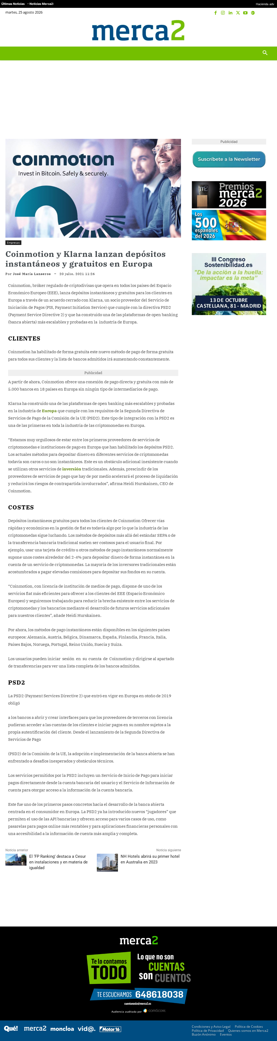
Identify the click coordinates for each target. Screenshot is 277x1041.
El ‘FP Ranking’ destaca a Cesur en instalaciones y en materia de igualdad (58, 862)
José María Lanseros (32, 274)
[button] (265, 30)
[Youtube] (245, 13)
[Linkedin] (230, 13)
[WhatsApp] (48, 891)
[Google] (252, 13)
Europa (49, 410)
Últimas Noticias (13, 4)
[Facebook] (215, 13)
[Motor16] (110, 1030)
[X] (238, 13)
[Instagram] (223, 13)
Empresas (13, 242)
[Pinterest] (35, 891)
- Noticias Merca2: (40, 4)
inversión (71, 469)
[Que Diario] (11, 1030)
